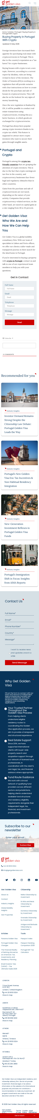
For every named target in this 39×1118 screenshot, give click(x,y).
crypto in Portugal (14, 261)
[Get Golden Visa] (11, 5)
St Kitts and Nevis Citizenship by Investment (27, 904)
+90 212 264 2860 (10, 1064)
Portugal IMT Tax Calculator (27, 951)
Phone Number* (13, 626)
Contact (4, 899)
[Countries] (29, 3)
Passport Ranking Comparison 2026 (28, 944)
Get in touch (19, 1115)
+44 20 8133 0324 (11, 992)
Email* (8, 619)
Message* (10, 639)
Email (7, 293)
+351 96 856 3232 (10, 1018)
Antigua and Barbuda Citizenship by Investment (29, 926)
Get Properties (7, 915)
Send (19, 322)
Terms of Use (18, 1111)
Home (4, 32)
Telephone (9, 302)
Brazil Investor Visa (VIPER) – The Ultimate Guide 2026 (9, 966)
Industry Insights (7, 903)
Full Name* (10, 613)
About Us (4, 895)
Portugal (18, 32)
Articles (11, 32)
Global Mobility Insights (7, 909)
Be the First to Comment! (13, 345)
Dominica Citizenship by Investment (29, 912)
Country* (9, 633)
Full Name (9, 285)
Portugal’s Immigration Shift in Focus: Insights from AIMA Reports (17, 578)
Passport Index (26, 938)
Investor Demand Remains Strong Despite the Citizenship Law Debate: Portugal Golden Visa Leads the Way (19, 424)
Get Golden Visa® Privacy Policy (7, 1111)
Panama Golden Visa (9, 938)
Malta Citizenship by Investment (28, 896)
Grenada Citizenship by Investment (29, 918)
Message (8, 311)
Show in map (7, 995)
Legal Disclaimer (33, 1111)
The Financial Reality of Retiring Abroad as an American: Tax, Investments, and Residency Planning (9, 955)
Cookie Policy (25, 1111)
